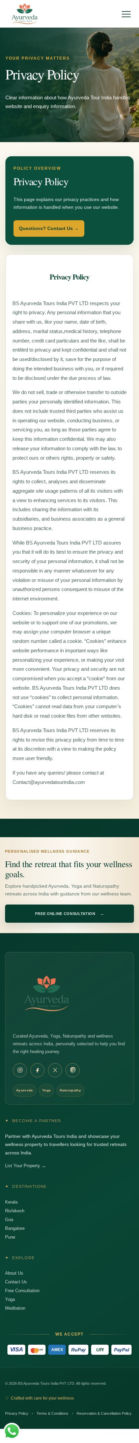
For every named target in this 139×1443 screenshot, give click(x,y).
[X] (55, 1070)
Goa (9, 1219)
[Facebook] (37, 1070)
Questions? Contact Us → (49, 228)
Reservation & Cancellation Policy (104, 1413)
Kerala (11, 1202)
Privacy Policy (16, 1413)
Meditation (15, 1308)
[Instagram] (20, 1070)
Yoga (10, 1299)
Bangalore (15, 1228)
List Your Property (25, 1165)
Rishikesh (14, 1210)
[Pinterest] (72, 1070)
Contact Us (16, 1281)
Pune (10, 1237)
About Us (14, 1273)
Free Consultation (22, 1290)
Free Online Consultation (69, 914)
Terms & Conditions (52, 1413)
